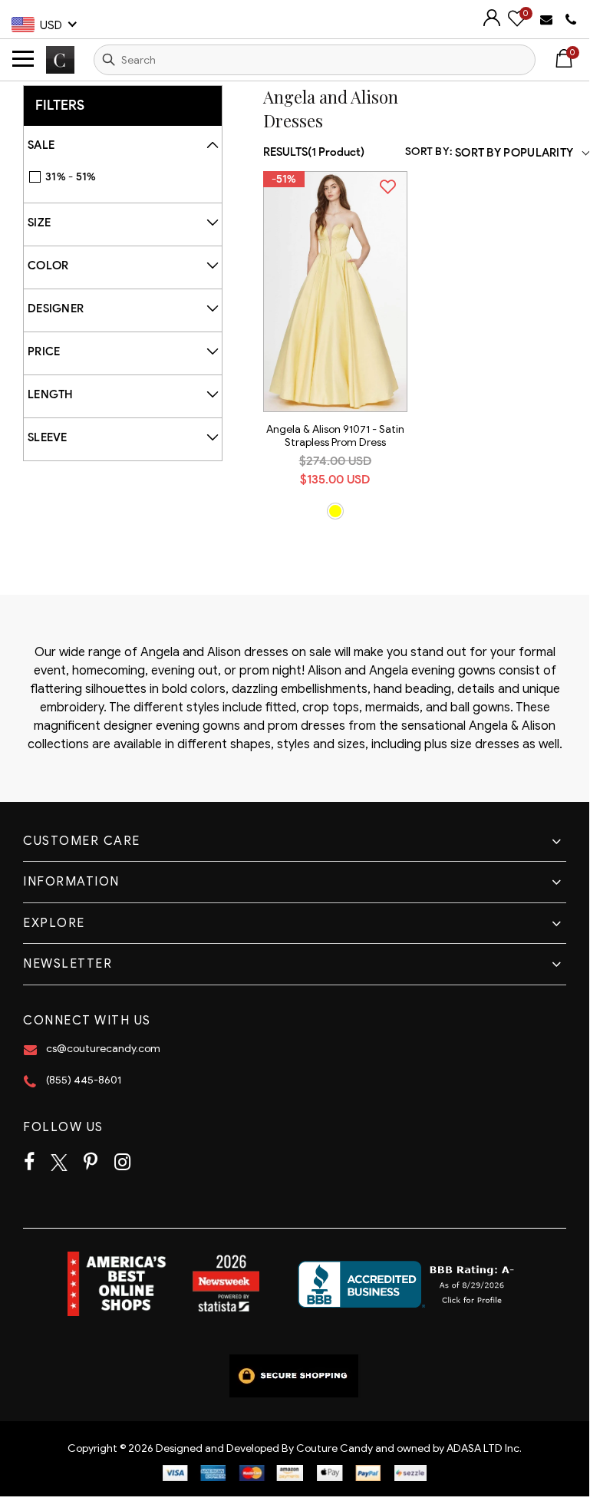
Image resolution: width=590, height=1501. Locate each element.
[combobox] (315, 60)
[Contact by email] (548, 18)
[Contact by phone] (571, 20)
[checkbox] (130, 177)
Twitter (59, 1162)
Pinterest (90, 1162)
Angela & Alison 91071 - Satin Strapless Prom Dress (335, 436)
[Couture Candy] (60, 59)
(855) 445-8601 (83, 1080)
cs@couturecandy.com (103, 1048)
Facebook (29, 1162)
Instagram (122, 1162)
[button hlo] (335, 511)
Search (109, 60)
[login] (491, 22)
